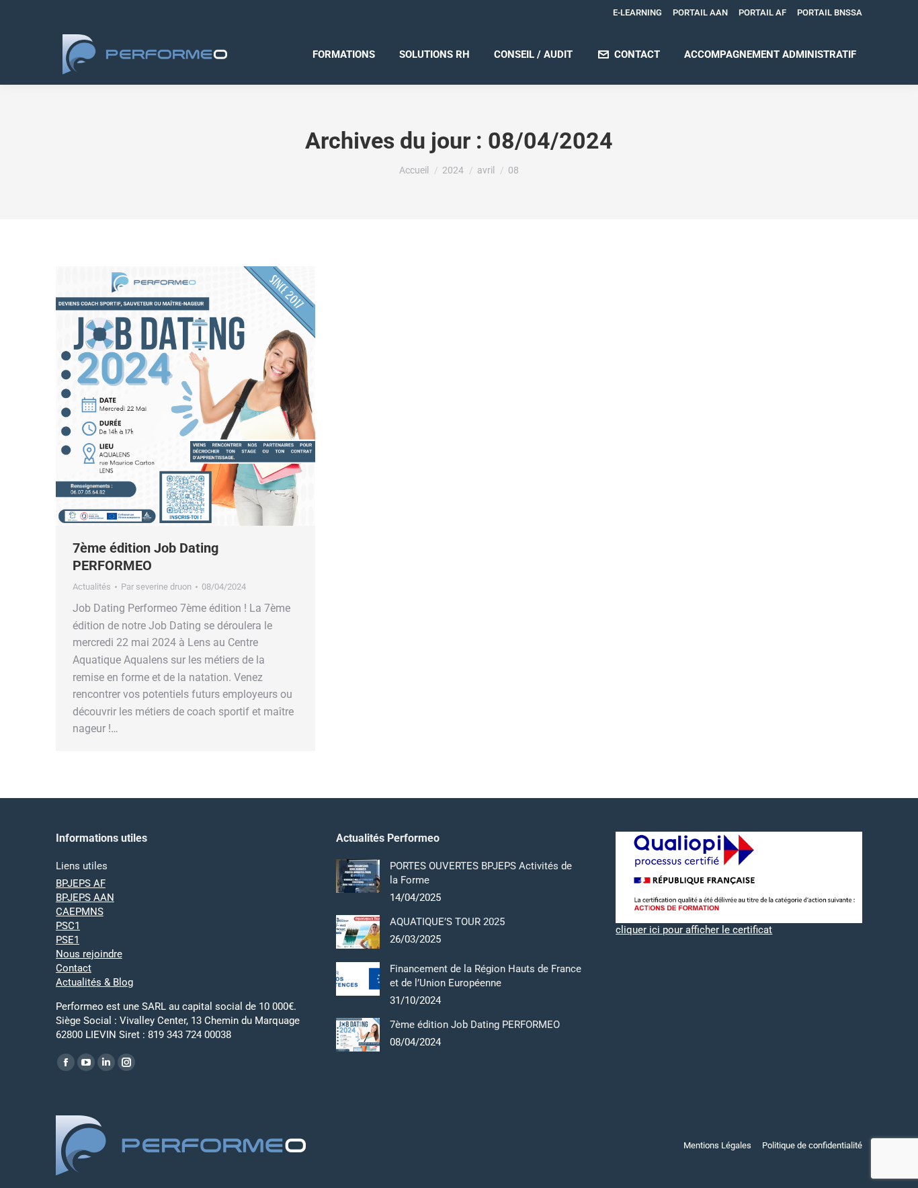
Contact (73, 968)
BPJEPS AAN (85, 898)
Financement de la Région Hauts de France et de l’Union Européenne (485, 976)
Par (156, 587)
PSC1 (68, 926)
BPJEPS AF (81, 883)
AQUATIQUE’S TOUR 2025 (447, 922)
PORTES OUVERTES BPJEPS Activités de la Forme (481, 873)
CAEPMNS (79, 912)
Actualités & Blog (94, 982)
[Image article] (358, 876)
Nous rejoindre (89, 954)
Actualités (92, 587)
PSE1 (67, 940)
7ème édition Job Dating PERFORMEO (475, 1025)
